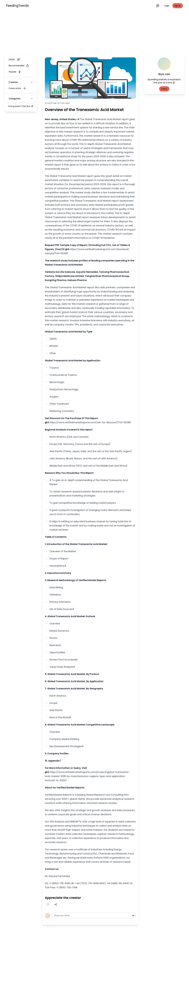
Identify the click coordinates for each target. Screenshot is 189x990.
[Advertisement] (94, 32)
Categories (14, 98)
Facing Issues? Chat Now (19, 106)
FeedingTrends (17, 6)
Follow (164, 89)
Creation (13, 82)
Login (166, 5)
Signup (177, 5)
